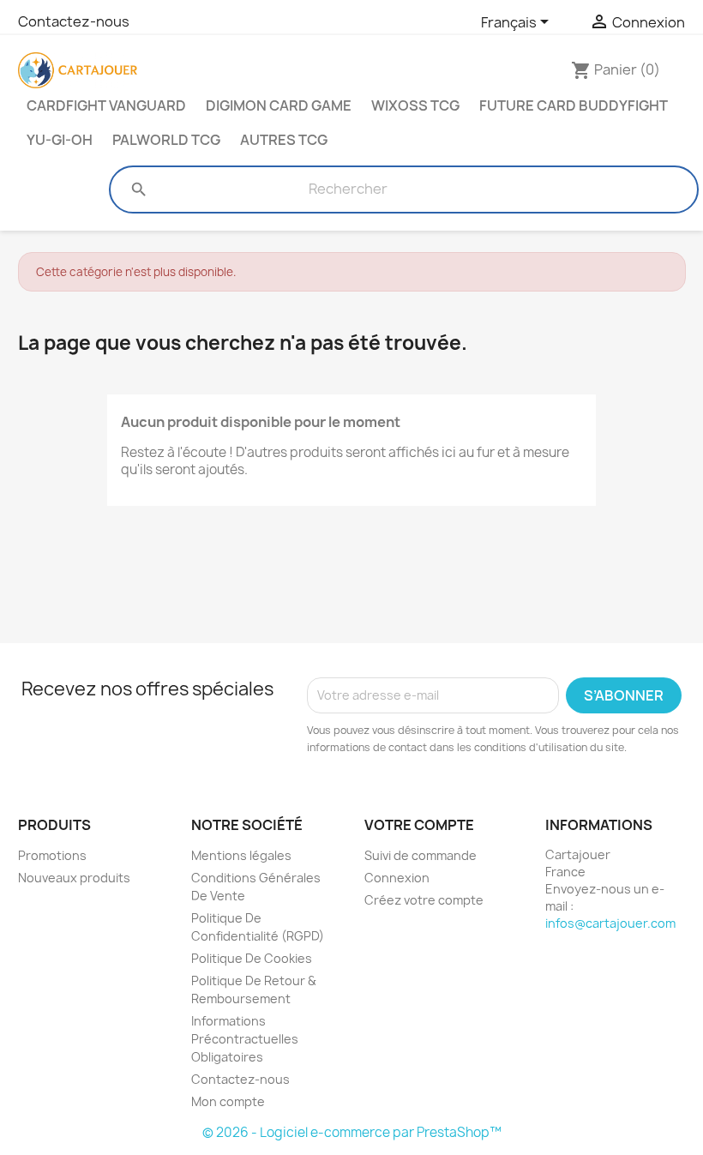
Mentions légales (241, 855)
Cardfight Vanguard (106, 105)
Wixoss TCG (415, 105)
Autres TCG (283, 139)
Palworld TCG (166, 139)
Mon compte (228, 1101)
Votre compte (419, 824)
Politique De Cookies (251, 958)
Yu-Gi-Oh (60, 139)
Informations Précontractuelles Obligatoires (244, 1039)
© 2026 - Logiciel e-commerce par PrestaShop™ (352, 1132)
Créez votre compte (424, 900)
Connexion (397, 877)
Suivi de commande (420, 855)
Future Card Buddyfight (573, 105)
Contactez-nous (73, 21)
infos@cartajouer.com (610, 923)
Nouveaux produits (74, 877)
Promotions (52, 855)
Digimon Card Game (279, 105)
